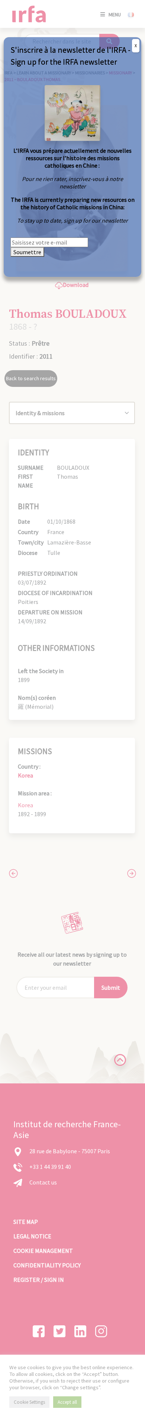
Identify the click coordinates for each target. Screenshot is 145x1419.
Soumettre (27, 252)
